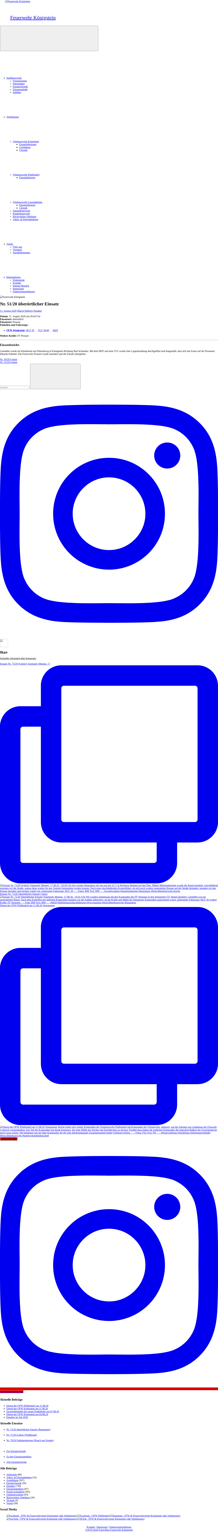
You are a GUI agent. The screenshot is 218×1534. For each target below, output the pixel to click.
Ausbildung (12, 1480)
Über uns (17, 247)
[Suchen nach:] (15, 387)
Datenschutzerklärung (24, 291)
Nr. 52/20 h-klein (8, 362)
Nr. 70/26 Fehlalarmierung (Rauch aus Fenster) (30, 1440)
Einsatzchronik (20, 86)
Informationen (13, 277)
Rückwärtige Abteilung (24, 216)
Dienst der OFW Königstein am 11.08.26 (27, 1408)
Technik (10, 1500)
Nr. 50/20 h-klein (8, 359)
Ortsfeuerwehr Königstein (26, 141)
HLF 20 (30, 330)
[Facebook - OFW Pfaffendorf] (93, 1515)
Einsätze (37, 311)
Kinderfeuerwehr (21, 213)
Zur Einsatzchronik (16, 1451)
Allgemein (11, 1474)
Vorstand (17, 249)
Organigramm (20, 80)
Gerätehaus (24, 147)
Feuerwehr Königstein (33, 17)
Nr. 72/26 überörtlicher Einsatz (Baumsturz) (28, 1429)
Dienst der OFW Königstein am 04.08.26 (27, 1414)
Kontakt (17, 283)
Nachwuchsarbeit (15, 1491)
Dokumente (19, 280)
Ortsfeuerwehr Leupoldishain (27, 202)
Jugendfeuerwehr (21, 210)
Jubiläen (17, 92)
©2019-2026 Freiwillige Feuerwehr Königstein (109, 1530)
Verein (9, 244)
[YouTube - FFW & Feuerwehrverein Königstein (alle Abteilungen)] (41, 1519)
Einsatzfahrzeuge (27, 144)
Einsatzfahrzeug (27, 177)
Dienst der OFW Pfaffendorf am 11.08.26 (27, 1405)
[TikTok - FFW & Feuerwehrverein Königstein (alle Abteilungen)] (110, 1519)
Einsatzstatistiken (15, 1489)
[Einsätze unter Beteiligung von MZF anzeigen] (60, 330)
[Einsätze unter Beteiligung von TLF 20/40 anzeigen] (51, 330)
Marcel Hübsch (25, 311)
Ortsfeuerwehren (14, 1494)
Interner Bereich (21, 285)
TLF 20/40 (43, 330)
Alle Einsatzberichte (16, 1462)
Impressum (18, 288)
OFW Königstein (15, 330)
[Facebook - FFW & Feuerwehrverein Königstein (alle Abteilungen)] (41, 1515)
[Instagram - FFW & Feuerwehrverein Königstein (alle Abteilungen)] (145, 1515)
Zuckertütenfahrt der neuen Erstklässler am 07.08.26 (32, 1411)
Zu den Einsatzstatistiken (18, 1456)
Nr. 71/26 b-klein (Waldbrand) (21, 1435)
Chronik (23, 150)
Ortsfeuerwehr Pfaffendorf (26, 174)
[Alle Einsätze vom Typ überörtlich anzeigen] (25, 319)
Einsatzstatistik (20, 89)
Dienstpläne (19, 83)
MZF (55, 330)
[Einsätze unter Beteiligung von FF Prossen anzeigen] (30, 335)
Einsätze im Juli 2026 (17, 1417)
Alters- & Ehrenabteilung (25, 219)
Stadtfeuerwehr (14, 78)
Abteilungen (12, 117)
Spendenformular (21, 252)
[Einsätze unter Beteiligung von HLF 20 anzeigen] (36, 330)
